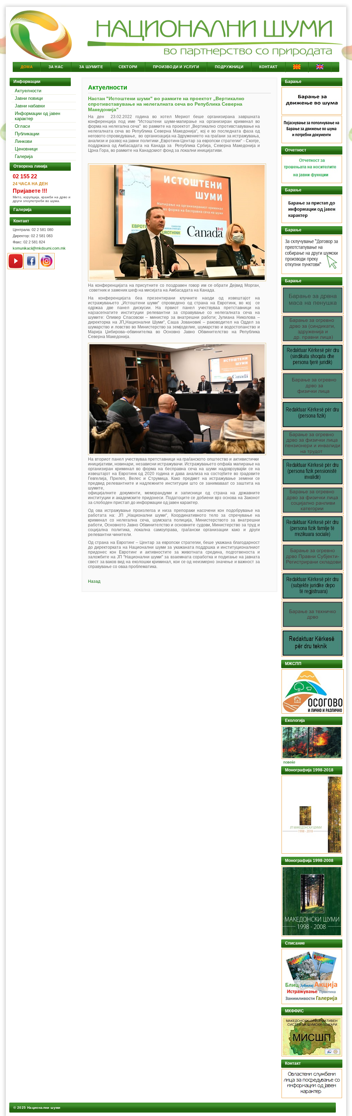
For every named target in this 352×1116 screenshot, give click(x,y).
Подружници (229, 67)
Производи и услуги (176, 67)
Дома (27, 67)
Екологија (295, 720)
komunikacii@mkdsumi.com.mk (39, 248)
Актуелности (28, 90)
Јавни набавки (30, 105)
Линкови (23, 141)
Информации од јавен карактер (37, 116)
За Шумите (91, 67)
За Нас (55, 67)
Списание (295, 943)
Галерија (24, 156)
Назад (94, 581)
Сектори (128, 67)
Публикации (27, 133)
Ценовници (26, 148)
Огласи (22, 126)
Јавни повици (29, 98)
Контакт (268, 67)
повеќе (289, 762)
